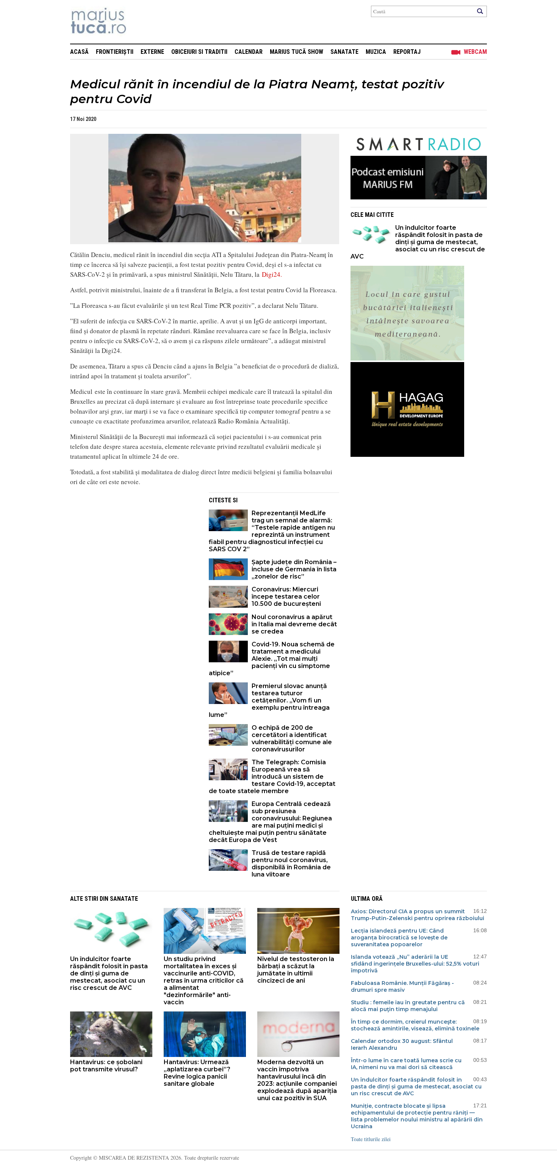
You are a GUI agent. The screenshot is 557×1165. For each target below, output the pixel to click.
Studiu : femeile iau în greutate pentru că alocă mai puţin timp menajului (408, 1006)
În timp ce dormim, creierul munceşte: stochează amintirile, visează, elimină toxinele (415, 1025)
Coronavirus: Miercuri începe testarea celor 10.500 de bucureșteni (286, 596)
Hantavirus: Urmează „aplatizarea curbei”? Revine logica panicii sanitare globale (197, 1072)
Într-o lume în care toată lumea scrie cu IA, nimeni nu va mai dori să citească (406, 1064)
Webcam (475, 51)
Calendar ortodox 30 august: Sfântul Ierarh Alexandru (402, 1044)
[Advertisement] (133, 545)
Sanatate (344, 51)
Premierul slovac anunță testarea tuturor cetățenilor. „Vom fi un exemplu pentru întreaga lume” (269, 700)
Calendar (249, 51)
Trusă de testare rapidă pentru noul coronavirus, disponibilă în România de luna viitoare (291, 863)
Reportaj (407, 51)
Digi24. (272, 274)
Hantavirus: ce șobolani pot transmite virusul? (106, 1065)
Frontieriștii (114, 51)
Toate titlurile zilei (371, 1139)
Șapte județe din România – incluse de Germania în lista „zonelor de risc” (294, 569)
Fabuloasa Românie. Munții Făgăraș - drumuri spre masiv (402, 986)
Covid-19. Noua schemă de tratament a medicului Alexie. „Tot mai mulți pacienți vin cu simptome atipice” (272, 659)
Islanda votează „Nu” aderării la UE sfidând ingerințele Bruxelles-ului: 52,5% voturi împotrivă (415, 963)
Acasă (79, 51)
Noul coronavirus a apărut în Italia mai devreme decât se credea (294, 624)
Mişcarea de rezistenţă (139, 22)
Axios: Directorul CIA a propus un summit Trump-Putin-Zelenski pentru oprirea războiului (417, 915)
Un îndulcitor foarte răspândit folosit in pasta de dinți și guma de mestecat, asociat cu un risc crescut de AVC (417, 242)
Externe (152, 51)
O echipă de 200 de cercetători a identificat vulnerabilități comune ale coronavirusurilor (292, 738)
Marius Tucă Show (296, 51)
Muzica (376, 51)
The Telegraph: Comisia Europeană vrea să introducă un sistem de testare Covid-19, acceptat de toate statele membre (272, 777)
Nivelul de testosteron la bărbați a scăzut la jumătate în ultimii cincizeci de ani (295, 969)
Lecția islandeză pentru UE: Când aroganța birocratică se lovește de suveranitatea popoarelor (399, 937)
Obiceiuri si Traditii (199, 51)
